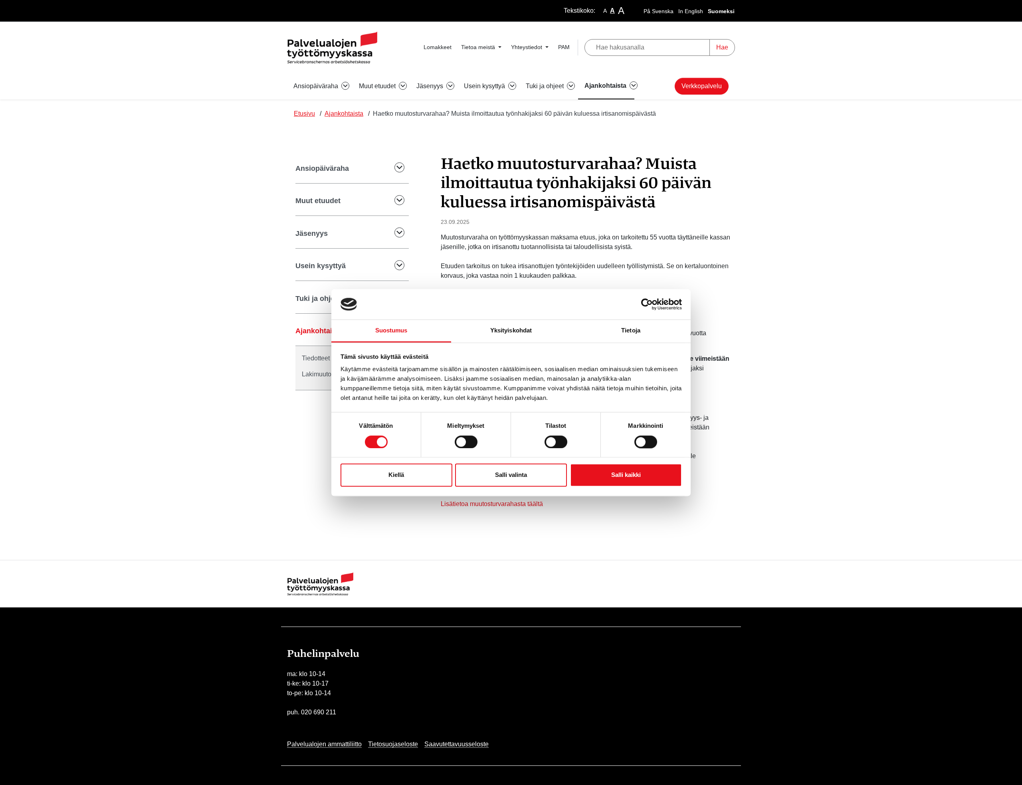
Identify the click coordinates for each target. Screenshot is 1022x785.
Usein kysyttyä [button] (485, 86)
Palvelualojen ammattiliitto (324, 744)
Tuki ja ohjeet (318, 299)
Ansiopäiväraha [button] (316, 86)
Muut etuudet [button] (378, 86)
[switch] (466, 441)
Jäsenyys (311, 233)
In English (690, 11)
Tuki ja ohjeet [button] (545, 86)
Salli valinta (511, 475)
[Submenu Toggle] (394, 168)
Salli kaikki (626, 475)
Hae (722, 47)
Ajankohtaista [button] (606, 85)
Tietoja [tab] (630, 330)
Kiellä (396, 475)
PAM (564, 47)
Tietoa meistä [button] (479, 47)
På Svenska (658, 11)
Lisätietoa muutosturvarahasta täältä (492, 503)
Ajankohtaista (344, 113)
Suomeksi (721, 11)
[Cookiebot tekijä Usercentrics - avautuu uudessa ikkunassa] (647, 304)
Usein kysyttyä (320, 266)
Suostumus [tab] (391, 330)
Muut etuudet (318, 201)
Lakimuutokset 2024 (330, 374)
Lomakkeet (438, 47)
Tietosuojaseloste (393, 744)
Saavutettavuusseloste (456, 744)
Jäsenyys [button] (430, 86)
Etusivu (304, 113)
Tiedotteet (316, 358)
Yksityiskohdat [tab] (511, 330)
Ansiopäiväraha (322, 168)
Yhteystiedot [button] (527, 47)
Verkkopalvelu (701, 86)
